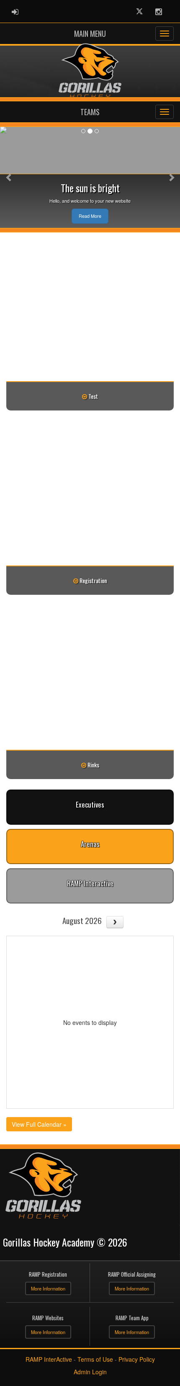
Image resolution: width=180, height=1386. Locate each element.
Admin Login (90, 1372)
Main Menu (90, 33)
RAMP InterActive (49, 1359)
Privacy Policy (136, 1359)
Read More (90, 216)
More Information (48, 1288)
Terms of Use (95, 1359)
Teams (90, 111)
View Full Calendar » (39, 1124)
